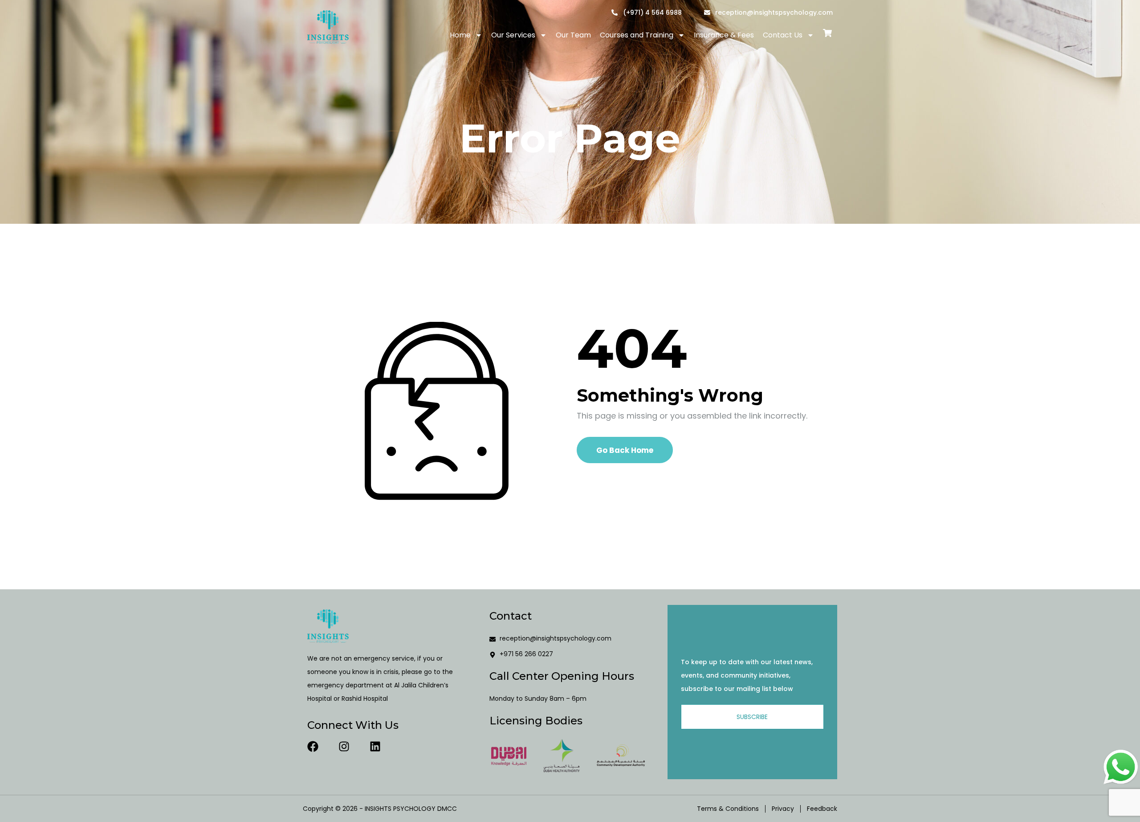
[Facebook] (312, 746)
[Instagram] (344, 746)
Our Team (573, 35)
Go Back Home (624, 450)
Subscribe (752, 716)
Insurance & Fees (724, 35)
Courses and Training (636, 35)
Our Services (513, 35)
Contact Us (782, 35)
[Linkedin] (375, 746)
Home (460, 35)
